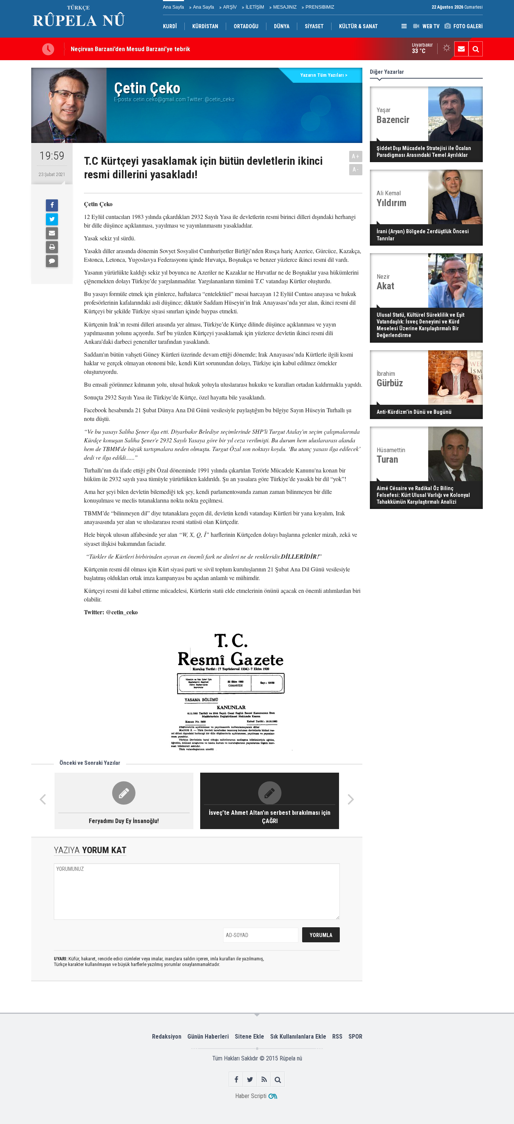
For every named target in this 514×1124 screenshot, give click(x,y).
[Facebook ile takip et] (236, 1079)
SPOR (355, 1036)
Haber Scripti (250, 1096)
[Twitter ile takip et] (250, 1079)
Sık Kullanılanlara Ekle (298, 1036)
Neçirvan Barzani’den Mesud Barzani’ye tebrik (130, 49)
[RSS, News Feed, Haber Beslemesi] (264, 1079)
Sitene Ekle (249, 1036)
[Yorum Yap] (52, 261)
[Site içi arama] (475, 48)
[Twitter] (52, 219)
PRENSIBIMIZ (320, 7)
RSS (337, 1036)
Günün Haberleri (208, 1036)
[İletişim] (461, 48)
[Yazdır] (52, 247)
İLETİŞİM (255, 7)
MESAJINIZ (285, 7)
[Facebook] (52, 205)
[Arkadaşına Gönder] (52, 233)
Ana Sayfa (173, 7)
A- (356, 169)
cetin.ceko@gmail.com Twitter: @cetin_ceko (183, 99)
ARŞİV (230, 7)
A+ (356, 156)
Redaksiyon (166, 1036)
